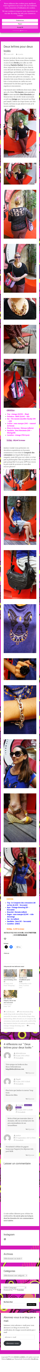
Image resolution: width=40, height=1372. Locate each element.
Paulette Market (12, 1023)
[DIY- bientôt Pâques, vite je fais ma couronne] (10, 994)
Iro (24, 1019)
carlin (19, 1016)
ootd (21, 1021)
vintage (6, 1026)
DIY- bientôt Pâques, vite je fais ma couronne (10, 1000)
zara (22, 1026)
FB (22, 933)
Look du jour (10, 1012)
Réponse (31, 1073)
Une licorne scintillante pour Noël (24, 980)
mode (17, 1021)
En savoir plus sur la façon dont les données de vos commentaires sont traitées (18, 1218)
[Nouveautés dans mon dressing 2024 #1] (10, 973)
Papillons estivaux (31, 1037)
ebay (32, 1016)
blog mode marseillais (15, 1014)
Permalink (19, 1058)
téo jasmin (21, 1023)
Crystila (20, 54)
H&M (14, 1019)
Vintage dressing (15, 1026)
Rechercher (8, 1302)
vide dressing (30, 1023)
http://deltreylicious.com (15, 1069)
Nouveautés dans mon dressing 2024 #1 (10, 980)
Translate (20, 1290)
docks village (26, 1016)
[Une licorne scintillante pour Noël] (25, 973)
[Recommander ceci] (5, 939)
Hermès (19, 1019)
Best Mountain (24, 1012)
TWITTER (32, 933)
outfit (25, 1021)
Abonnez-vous (12, 1343)
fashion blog (8, 1019)
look (13, 1021)
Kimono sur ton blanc (10, 1037)
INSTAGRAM (22, 935)
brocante (14, 1016)
